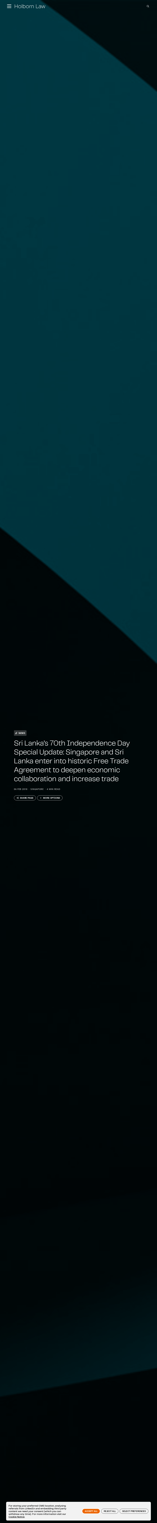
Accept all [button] (91, 1511)
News (22, 733)
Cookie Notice (17, 1516)
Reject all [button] (110, 1511)
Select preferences (134, 1511)
